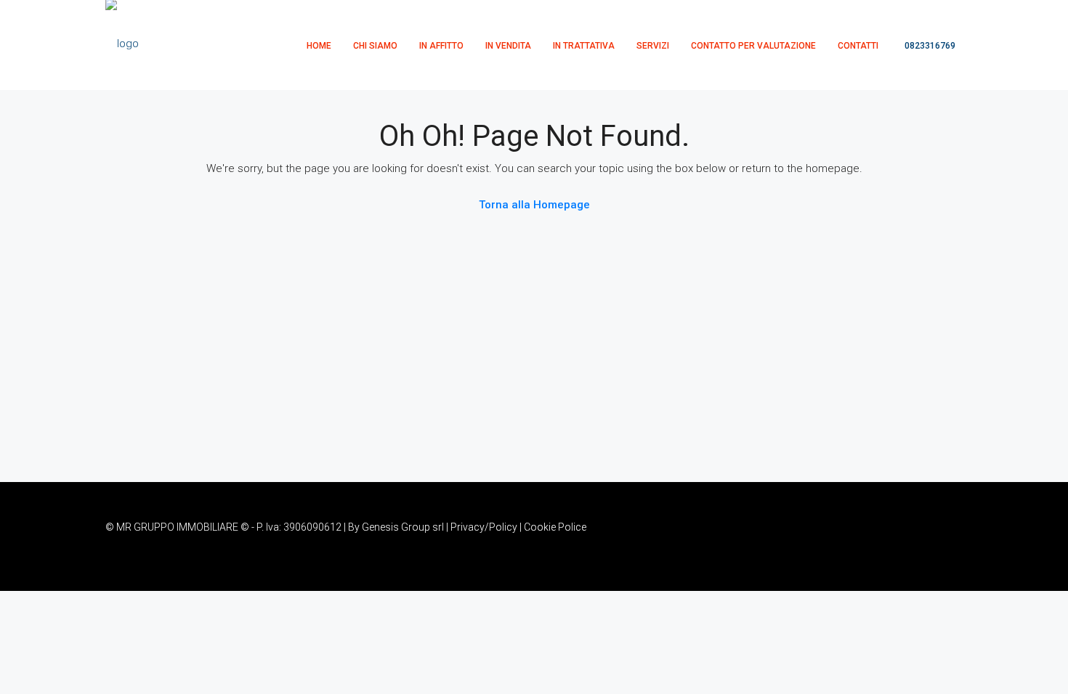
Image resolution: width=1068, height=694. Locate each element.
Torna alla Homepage (534, 204)
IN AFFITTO (441, 46)
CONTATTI (858, 46)
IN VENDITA (508, 46)
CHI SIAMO (375, 46)
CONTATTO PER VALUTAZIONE (753, 46)
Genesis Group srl (403, 527)
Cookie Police (555, 527)
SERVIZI (652, 46)
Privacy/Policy (483, 527)
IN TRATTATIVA (584, 46)
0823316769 (928, 46)
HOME (319, 46)
